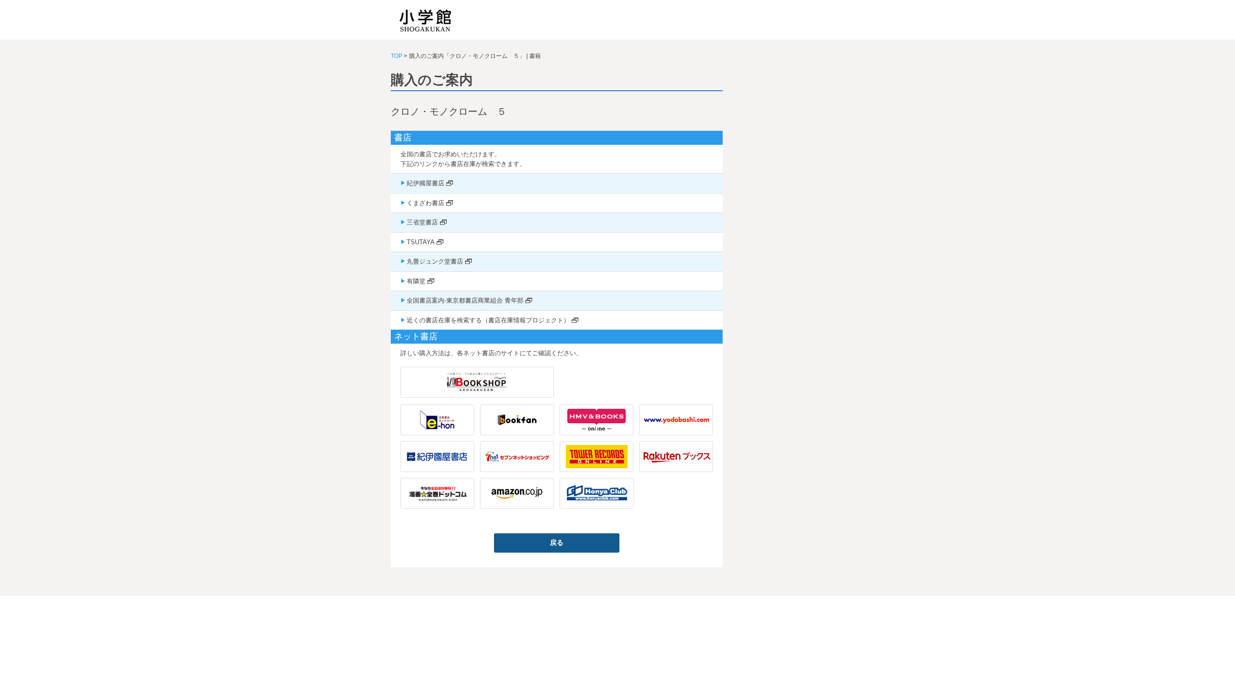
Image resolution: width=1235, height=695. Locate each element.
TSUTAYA (421, 242)
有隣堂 (416, 281)
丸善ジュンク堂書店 (435, 261)
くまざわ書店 (425, 203)
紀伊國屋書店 (425, 183)
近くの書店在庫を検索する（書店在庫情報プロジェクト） (488, 320)
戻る (556, 542)
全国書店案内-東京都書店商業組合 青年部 (465, 300)
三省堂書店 (422, 222)
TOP (396, 56)
